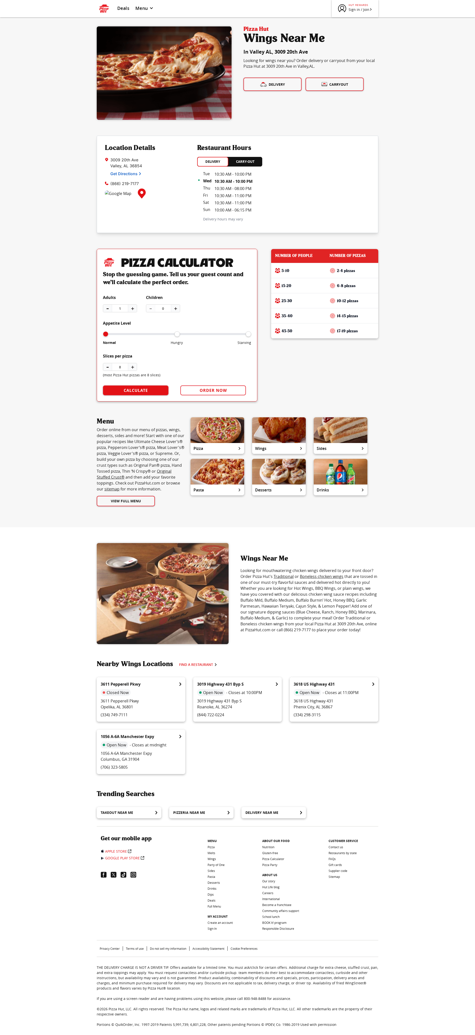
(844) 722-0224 (210, 715)
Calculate (136, 390)
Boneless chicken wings (321, 576)
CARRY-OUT (245, 161)
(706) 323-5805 (114, 767)
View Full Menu (126, 501)
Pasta (198, 490)
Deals (123, 8)
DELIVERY (212, 161)
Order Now (213, 390)
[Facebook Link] (106, 875)
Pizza (198, 448)
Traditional (284, 576)
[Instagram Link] (135, 875)
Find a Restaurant (196, 664)
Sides (322, 448)
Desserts (263, 490)
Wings (260, 448)
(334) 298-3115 (307, 715)
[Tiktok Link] (125, 875)
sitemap (111, 489)
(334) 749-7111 (114, 715)
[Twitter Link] (115, 875)
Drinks (323, 490)
